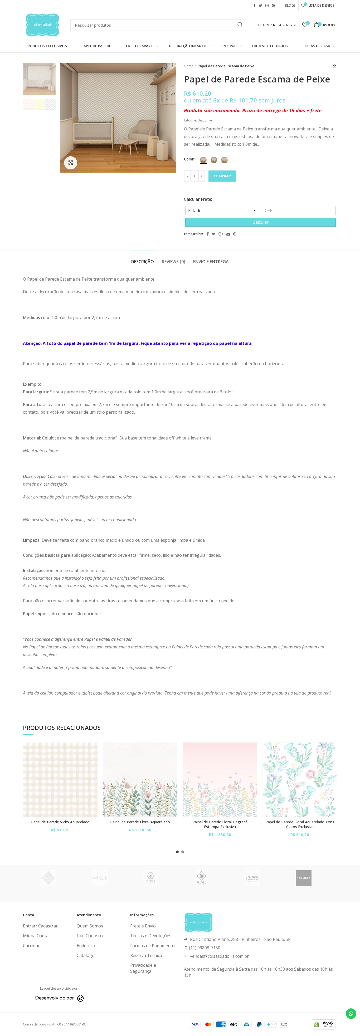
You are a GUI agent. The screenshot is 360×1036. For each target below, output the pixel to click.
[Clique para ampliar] (70, 162)
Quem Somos (90, 926)
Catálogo (86, 955)
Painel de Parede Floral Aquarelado (140, 822)
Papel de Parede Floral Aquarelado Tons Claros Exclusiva (299, 824)
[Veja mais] (93, 775)
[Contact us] (351, 1013)
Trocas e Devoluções (150, 936)
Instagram (267, 5)
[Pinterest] (235, 234)
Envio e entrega (211, 262)
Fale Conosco (90, 936)
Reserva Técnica (146, 955)
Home (188, 65)
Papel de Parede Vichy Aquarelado (60, 822)
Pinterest (273, 5)
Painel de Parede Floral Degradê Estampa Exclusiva (220, 824)
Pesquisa (240, 25)
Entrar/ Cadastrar (40, 926)
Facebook (254, 5)
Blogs (290, 5)
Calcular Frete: (198, 199)
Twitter (260, 5)
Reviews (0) (173, 262)
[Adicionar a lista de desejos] (93, 751)
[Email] (228, 234)
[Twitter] (213, 234)
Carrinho (32, 946)
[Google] (221, 234)
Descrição (142, 262)
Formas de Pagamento (152, 946)
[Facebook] (207, 234)
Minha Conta (35, 936)
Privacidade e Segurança (143, 968)
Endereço (86, 946)
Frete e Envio (143, 926)
